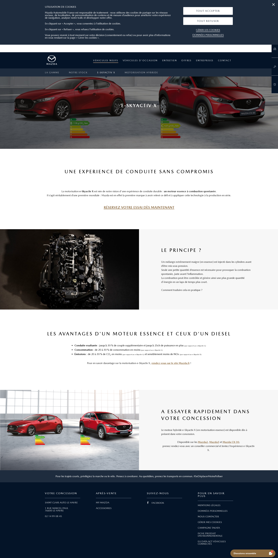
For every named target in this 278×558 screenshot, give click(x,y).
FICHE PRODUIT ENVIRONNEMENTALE (210, 534)
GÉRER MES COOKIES (210, 522)
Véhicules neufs (105, 60)
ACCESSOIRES (103, 508)
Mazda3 (214, 442)
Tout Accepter (208, 10)
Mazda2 (203, 442)
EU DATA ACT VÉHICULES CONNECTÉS (212, 542)
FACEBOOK (158, 502)
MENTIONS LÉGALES (209, 505)
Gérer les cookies (208, 30)
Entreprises (204, 60)
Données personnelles (208, 34)
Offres (186, 60)
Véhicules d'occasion (140, 60)
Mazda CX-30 (231, 442)
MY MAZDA (102, 502)
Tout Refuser (208, 20)
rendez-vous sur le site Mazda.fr (171, 363)
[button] (208, 11)
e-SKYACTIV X (106, 72)
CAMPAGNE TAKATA (209, 527)
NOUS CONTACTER (208, 516)
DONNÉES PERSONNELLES (212, 510)
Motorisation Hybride (141, 72)
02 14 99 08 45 (53, 516)
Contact (224, 60)
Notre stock (78, 72)
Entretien (169, 60)
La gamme (52, 72)
